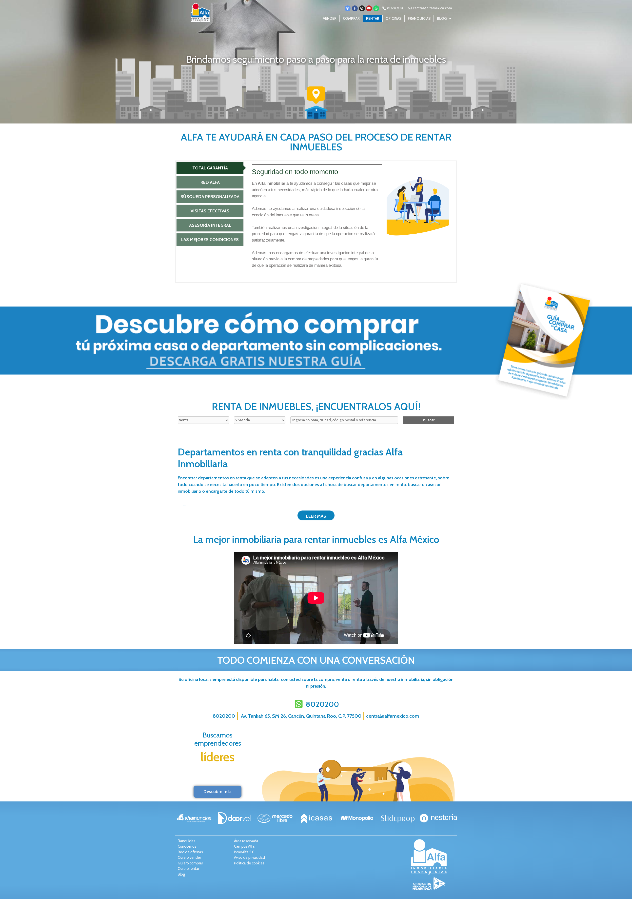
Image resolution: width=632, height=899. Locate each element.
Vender (329, 18)
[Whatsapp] (376, 8)
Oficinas (393, 18)
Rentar (372, 18)
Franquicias (419, 18)
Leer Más (316, 516)
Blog (442, 18)
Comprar (351, 18)
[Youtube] (369, 8)
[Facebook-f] (355, 8)
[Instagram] (362, 8)
